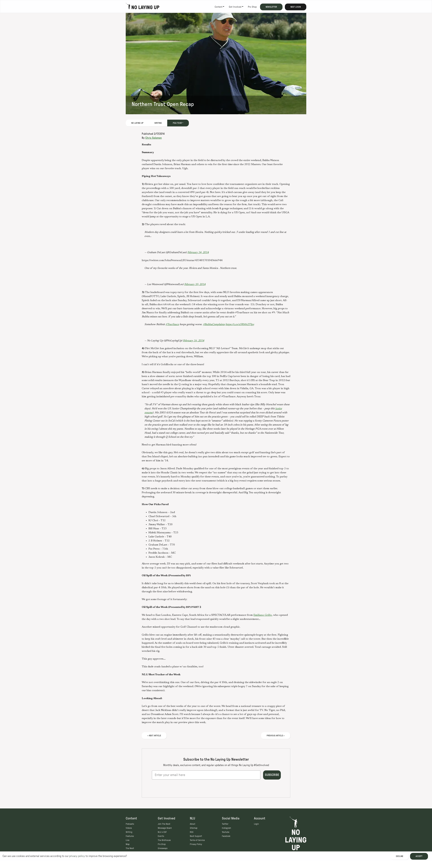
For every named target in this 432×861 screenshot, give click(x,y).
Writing (158, 123)
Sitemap (193, 828)
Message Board (165, 828)
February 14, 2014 (198, 252)
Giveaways (162, 848)
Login (256, 824)
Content (218, 7)
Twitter (225, 824)
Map (128, 844)
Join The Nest (164, 824)
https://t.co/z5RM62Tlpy (239, 324)
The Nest (130, 848)
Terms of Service (197, 840)
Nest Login (295, 7)
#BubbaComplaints (214, 324)
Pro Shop (252, 7)
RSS (191, 832)
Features (130, 836)
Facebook (226, 836)
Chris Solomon (153, 138)
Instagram (226, 828)
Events (161, 836)
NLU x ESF (162, 832)
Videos (129, 828)
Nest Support (196, 836)
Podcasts (130, 824)
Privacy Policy (196, 844)
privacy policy (77, 856)
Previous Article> (276, 736)
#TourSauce (172, 324)
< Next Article (154, 736)
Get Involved (235, 7)
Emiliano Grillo (262, 615)
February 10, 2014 (195, 284)
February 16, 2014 (193, 340)
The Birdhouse (164, 840)
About (192, 824)
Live (127, 840)
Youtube (225, 832)
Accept (419, 856)
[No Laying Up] (142, 7)
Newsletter (271, 7)
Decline (399, 856)
